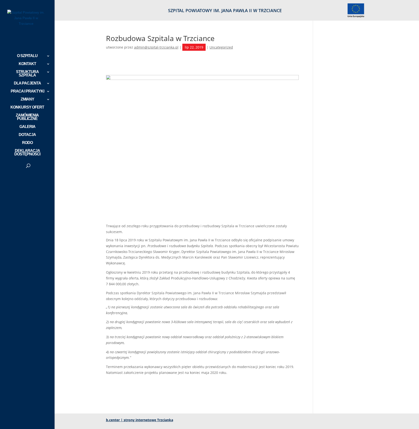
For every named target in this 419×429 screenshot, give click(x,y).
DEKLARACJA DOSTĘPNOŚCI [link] (27, 152)
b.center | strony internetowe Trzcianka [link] (139, 420)
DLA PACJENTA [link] (27, 83)
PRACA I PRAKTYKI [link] (27, 91)
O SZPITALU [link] (27, 56)
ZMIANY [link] (27, 99)
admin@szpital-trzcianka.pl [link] (156, 47)
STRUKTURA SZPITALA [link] (27, 73)
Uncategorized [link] (221, 47)
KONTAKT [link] (27, 64)
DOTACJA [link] (27, 135)
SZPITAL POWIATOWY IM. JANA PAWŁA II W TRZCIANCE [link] (225, 10)
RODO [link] (27, 143)
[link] (355, 12)
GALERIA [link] (27, 127)
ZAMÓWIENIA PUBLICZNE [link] (27, 117)
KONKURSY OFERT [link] (27, 107)
